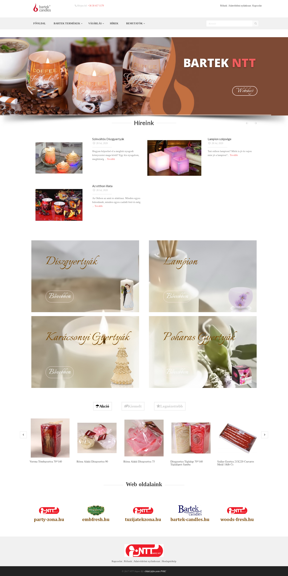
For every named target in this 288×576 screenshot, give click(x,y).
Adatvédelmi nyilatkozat (239, 5)
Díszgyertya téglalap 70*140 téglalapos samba (186, 463)
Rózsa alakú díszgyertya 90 (92, 461)
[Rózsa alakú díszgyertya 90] (97, 437)
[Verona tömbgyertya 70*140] (50, 437)
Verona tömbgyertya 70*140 (46, 461)
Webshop (244, 91)
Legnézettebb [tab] (171, 406)
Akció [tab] (104, 406)
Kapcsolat (257, 5)
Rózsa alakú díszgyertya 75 (139, 461)
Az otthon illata (102, 186)
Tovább (111, 159)
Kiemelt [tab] (135, 406)
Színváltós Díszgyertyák (108, 139)
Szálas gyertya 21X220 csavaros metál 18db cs (235, 463)
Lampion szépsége (219, 139)
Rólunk (223, 5)
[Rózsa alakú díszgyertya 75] (144, 437)
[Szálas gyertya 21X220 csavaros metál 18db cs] (237, 437)
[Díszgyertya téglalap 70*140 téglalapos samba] (191, 437)
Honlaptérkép (169, 561)
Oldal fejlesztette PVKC (155, 571)
